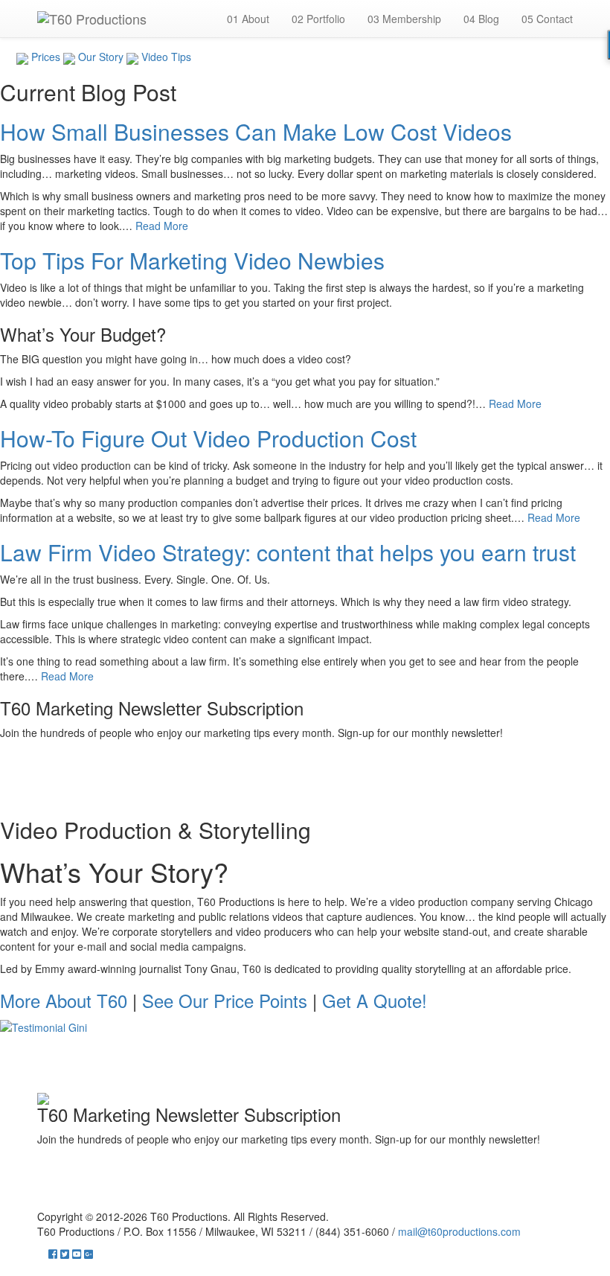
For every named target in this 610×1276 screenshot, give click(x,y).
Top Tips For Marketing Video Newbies (192, 260)
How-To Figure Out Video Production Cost (208, 438)
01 (248, 18)
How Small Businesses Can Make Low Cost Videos (256, 131)
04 (481, 18)
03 (404, 18)
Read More (161, 225)
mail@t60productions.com (459, 1231)
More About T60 (63, 1000)
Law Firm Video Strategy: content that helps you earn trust (288, 552)
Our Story (99, 56)
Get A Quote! (374, 1000)
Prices (44, 56)
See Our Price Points (224, 1000)
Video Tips (164, 56)
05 (547, 18)
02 (318, 18)
